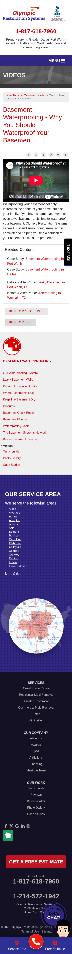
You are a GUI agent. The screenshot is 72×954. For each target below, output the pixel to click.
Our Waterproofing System (20, 373)
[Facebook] (5, 826)
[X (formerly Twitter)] (11, 826)
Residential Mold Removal (36, 694)
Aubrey (13, 524)
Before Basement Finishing (20, 439)
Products (9, 406)
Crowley (14, 554)
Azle (11, 527)
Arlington (14, 520)
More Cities (13, 573)
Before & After (36, 801)
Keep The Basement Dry (19, 399)
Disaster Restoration (36, 701)
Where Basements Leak (19, 392)
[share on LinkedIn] (43, 154)
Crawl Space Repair (36, 688)
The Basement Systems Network (25, 432)
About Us (36, 738)
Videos (8, 445)
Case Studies (12, 464)
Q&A (36, 751)
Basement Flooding (15, 419)
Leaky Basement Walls (18, 379)
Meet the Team (36, 770)
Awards (36, 744)
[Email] (58, 154)
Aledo (12, 508)
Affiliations (36, 757)
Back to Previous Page (26, 311)
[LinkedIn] (22, 826)
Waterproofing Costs (16, 426)
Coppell (14, 550)
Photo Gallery (12, 458)
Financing (36, 764)
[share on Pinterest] (50, 154)
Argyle (13, 516)
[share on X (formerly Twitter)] (36, 154)
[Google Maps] (17, 826)
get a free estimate (36, 861)
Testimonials (11, 451)
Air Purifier (36, 720)
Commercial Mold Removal (36, 707)
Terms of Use (30, 931)
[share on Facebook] (28, 154)
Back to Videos (20, 322)
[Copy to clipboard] (65, 154)
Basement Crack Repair (19, 412)
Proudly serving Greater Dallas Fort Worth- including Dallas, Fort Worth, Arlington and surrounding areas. (36, 43)
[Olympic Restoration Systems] (36, 941)
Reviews (36, 794)
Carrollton (15, 539)
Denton (13, 558)
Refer (36, 714)
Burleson (14, 535)
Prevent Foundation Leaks (20, 386)
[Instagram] (28, 826)
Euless (13, 562)
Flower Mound (18, 566)
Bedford (14, 531)
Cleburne (15, 543)
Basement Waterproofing (27, 361)
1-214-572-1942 (36, 896)
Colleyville (15, 546)
